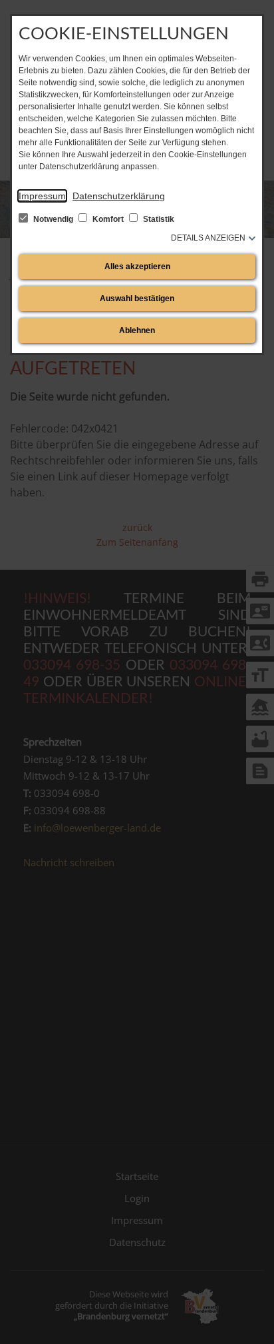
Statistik (157, 219)
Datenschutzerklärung (118, 196)
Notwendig (53, 219)
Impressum (42, 196)
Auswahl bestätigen (137, 298)
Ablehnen (137, 330)
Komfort (108, 219)
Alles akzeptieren (137, 266)
